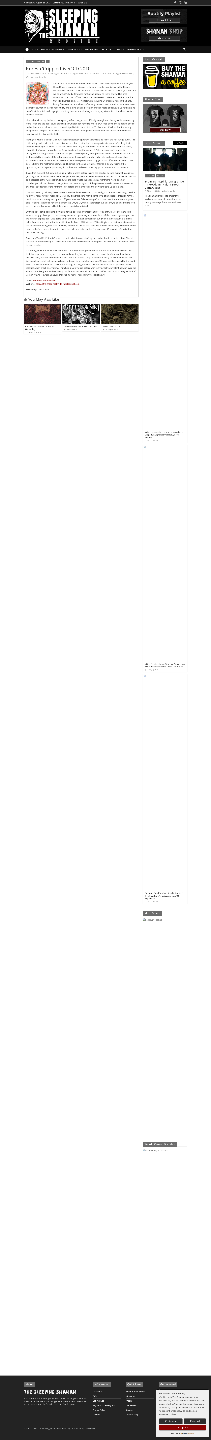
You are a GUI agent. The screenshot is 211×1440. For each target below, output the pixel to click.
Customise (171, 1421)
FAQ (95, 1396)
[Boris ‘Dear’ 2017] (120, 305)
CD (69, 73)
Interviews (73, 49)
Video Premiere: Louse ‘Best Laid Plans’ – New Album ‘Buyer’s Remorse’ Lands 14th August (165, 665)
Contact (96, 1414)
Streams (119, 49)
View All (180, 143)
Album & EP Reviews (51, 49)
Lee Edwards (169, 191)
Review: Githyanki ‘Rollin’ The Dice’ (80, 326)
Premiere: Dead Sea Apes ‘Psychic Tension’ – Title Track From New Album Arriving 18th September (164, 896)
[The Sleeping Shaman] (27, 49)
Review (125, 73)
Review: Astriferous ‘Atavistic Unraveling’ (39, 328)
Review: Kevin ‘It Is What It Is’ (74, 2)
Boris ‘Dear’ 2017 (111, 326)
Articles (106, 49)
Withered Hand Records (36, 77)
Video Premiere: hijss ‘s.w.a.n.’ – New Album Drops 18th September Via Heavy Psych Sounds (164, 435)
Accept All (182, 1427)
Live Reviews (91, 49)
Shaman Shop (134, 49)
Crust (86, 73)
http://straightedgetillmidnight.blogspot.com (58, 283)
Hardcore (100, 73)
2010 (65, 73)
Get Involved (98, 1400)
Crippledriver (77, 73)
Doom (92, 73)
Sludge (131, 73)
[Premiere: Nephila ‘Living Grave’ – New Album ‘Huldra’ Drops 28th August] (165, 149)
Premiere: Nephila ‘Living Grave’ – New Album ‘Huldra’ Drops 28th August (164, 184)
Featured (150, 175)
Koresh (108, 73)
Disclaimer (97, 1391)
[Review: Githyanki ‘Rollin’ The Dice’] (81, 305)
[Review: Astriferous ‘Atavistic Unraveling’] (42, 305)
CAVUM (74, 1428)
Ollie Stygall (54, 73)
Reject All (195, 1421)
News (35, 49)
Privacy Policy (99, 1410)
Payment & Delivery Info (104, 1405)
